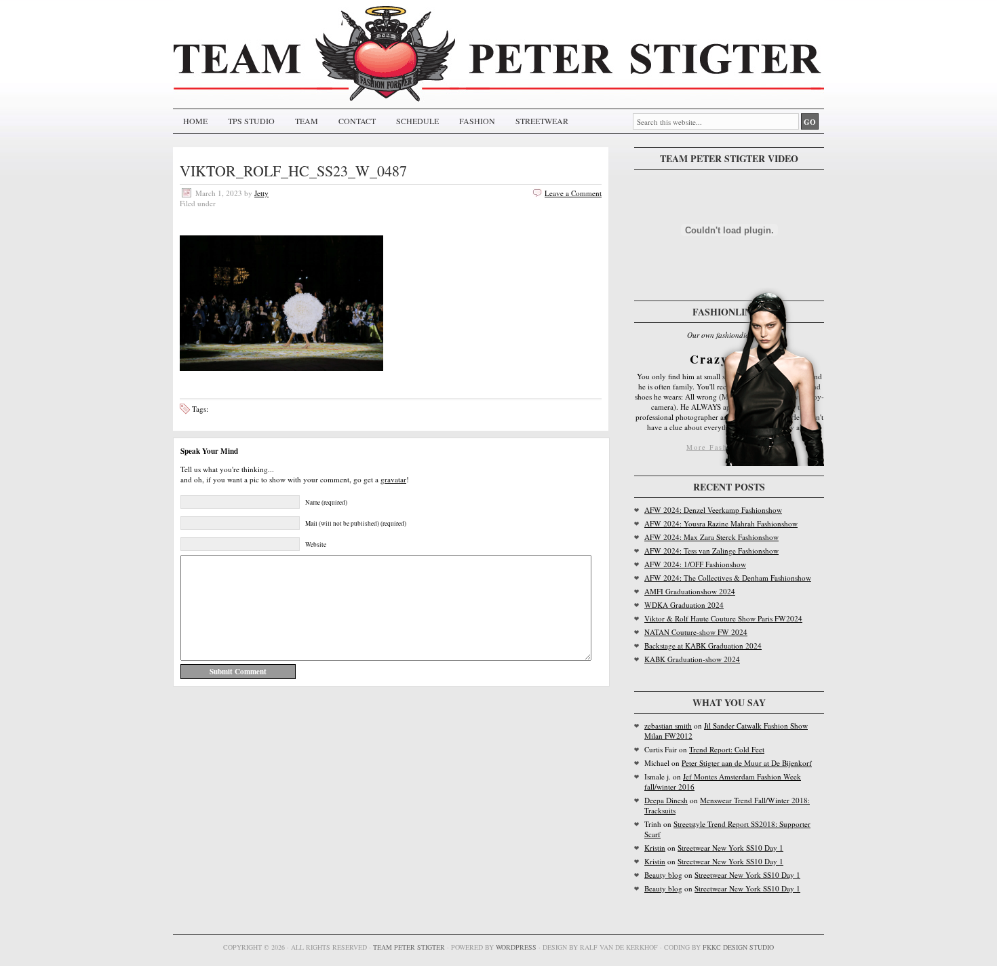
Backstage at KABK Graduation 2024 (703, 645)
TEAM (306, 120)
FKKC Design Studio (738, 947)
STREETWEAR (541, 120)
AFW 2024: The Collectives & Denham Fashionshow (727, 578)
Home (195, 120)
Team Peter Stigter (409, 947)
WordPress (516, 947)
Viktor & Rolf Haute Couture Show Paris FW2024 (723, 618)
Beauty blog (663, 875)
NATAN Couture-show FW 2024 (695, 632)
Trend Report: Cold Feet (726, 749)
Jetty (261, 193)
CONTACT (357, 120)
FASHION (477, 120)
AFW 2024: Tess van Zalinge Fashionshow (711, 550)
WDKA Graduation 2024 (684, 605)
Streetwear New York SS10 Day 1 (730, 848)
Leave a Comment (573, 193)
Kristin (654, 848)
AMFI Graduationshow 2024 (689, 591)
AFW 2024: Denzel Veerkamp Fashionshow (713, 510)
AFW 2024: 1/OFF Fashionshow (695, 564)
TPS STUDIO (251, 120)
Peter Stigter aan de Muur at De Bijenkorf (747, 763)
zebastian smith (668, 725)
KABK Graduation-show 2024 (692, 659)
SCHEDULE (417, 120)
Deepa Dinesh (666, 800)
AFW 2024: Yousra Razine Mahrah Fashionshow (721, 523)
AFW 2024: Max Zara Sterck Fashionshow (711, 537)
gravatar (393, 479)
